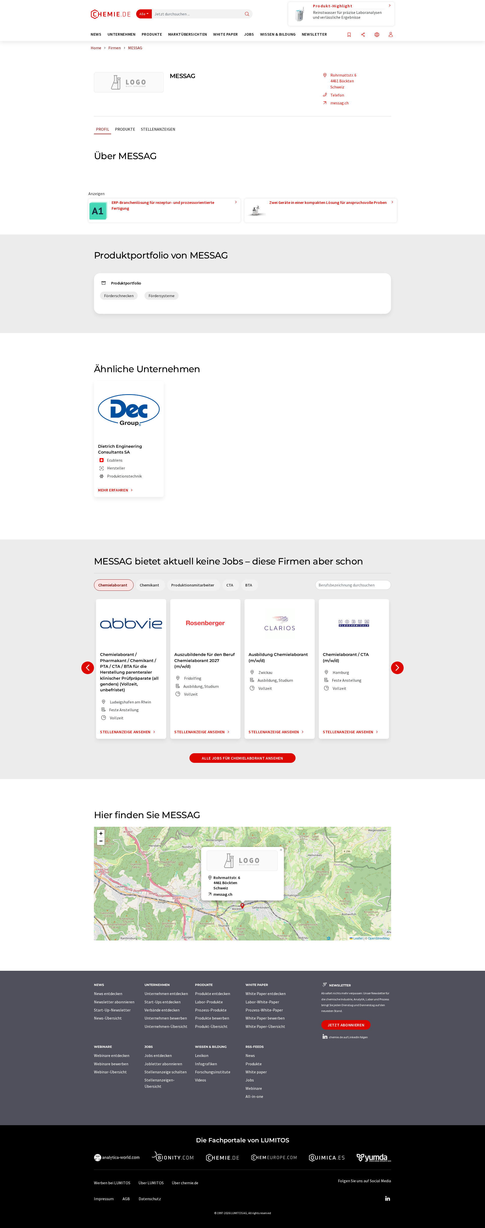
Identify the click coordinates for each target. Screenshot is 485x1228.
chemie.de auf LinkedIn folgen (348, 1037)
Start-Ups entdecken (162, 1001)
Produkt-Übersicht (211, 1026)
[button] (242, 906)
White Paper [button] (225, 34)
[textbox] (353, 585)
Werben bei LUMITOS (112, 1182)
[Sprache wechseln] (376, 35)
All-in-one (254, 1096)
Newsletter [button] (314, 34)
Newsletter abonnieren (114, 1001)
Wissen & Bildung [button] (278, 34)
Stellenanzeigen (158, 129)
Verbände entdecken (162, 1009)
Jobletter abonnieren (163, 1063)
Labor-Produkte (209, 1001)
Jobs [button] (249, 34)
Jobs (250, 1079)
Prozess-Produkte (211, 1009)
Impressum (104, 1198)
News (250, 1055)
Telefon (337, 95)
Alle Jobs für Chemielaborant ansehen (242, 758)
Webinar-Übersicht (110, 1071)
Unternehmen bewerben (165, 1018)
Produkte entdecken (212, 993)
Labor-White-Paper (262, 1001)
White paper (256, 1071)
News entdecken (108, 993)
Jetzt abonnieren (346, 1024)
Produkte (125, 129)
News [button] (96, 34)
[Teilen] (363, 35)
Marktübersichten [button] (187, 34)
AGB (126, 1198)
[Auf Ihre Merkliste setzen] (349, 35)
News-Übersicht (108, 1018)
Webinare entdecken (111, 1055)
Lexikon (201, 1055)
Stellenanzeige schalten (165, 1071)
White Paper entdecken (266, 993)
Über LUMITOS (151, 1182)
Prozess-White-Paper (264, 1009)
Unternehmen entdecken (166, 993)
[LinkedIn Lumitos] (387, 1198)
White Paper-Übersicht (265, 1026)
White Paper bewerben (265, 1018)
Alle (142, 14)
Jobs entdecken (158, 1055)
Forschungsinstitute (212, 1071)
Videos (200, 1079)
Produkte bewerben (212, 1018)
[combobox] (353, 585)
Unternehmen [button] (122, 34)
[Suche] (247, 14)
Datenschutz (150, 1198)
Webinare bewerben (111, 1063)
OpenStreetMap (379, 938)
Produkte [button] (152, 34)
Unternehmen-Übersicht (165, 1026)
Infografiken (206, 1063)
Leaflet (358, 938)
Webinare (254, 1088)
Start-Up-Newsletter (112, 1009)
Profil (102, 129)
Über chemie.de (185, 1182)
